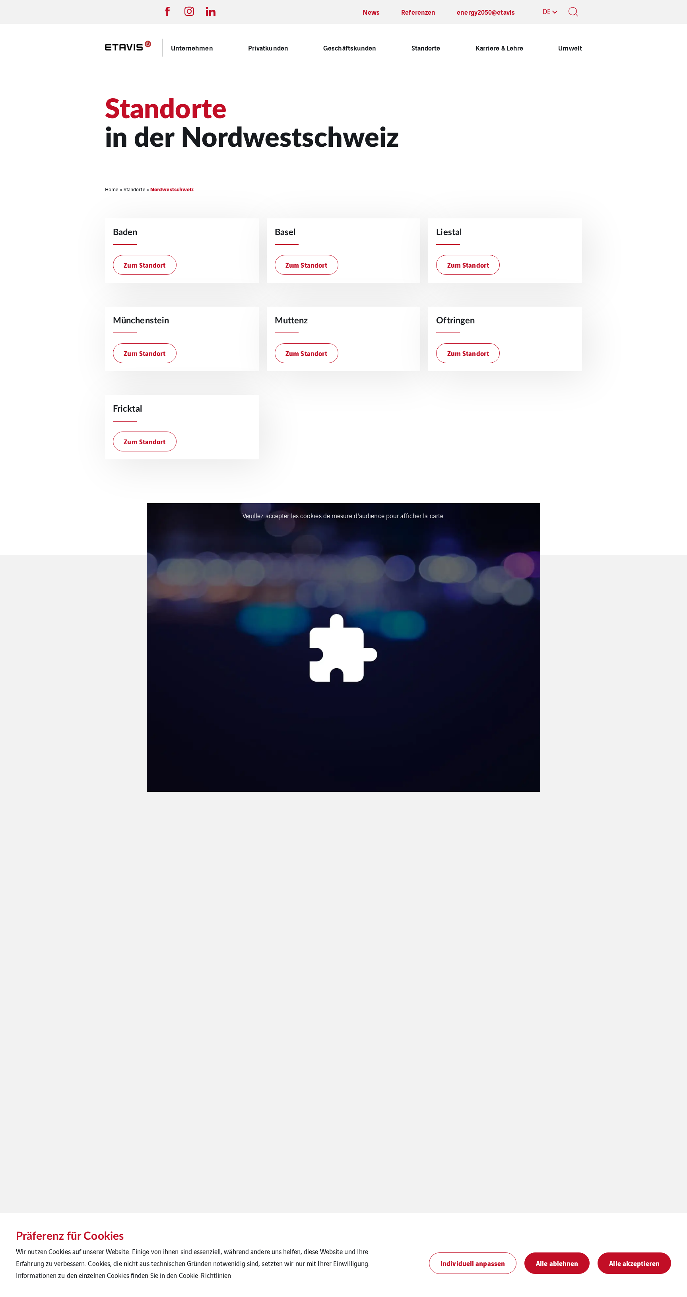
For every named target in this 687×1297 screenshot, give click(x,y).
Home (111, 189)
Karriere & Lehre (499, 48)
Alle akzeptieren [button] (634, 1263)
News (371, 12)
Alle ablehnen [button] (557, 1263)
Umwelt (570, 48)
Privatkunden (268, 48)
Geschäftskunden (349, 48)
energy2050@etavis (486, 12)
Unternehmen (192, 48)
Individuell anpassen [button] (473, 1263)
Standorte (426, 48)
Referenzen (418, 12)
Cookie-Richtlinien (205, 1275)
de (547, 11)
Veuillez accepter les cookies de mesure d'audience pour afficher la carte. (343, 515)
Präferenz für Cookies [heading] (70, 1236)
